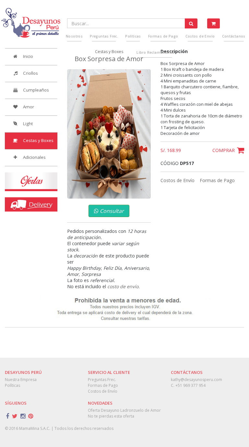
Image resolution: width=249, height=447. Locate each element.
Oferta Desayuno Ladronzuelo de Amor (124, 410)
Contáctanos (233, 36)
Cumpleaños (35, 90)
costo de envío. (123, 286)
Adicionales (34, 157)
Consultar (111, 210)
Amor (28, 107)
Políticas (133, 36)
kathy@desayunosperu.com (196, 379)
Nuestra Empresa (21, 379)
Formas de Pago (217, 180)
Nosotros (74, 36)
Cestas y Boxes (37, 140)
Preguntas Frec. (104, 36)
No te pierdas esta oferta (111, 416)
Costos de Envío (178, 180)
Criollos (30, 73)
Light (27, 123)
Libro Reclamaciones (155, 52)
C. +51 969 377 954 (188, 385)
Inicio (27, 56)
